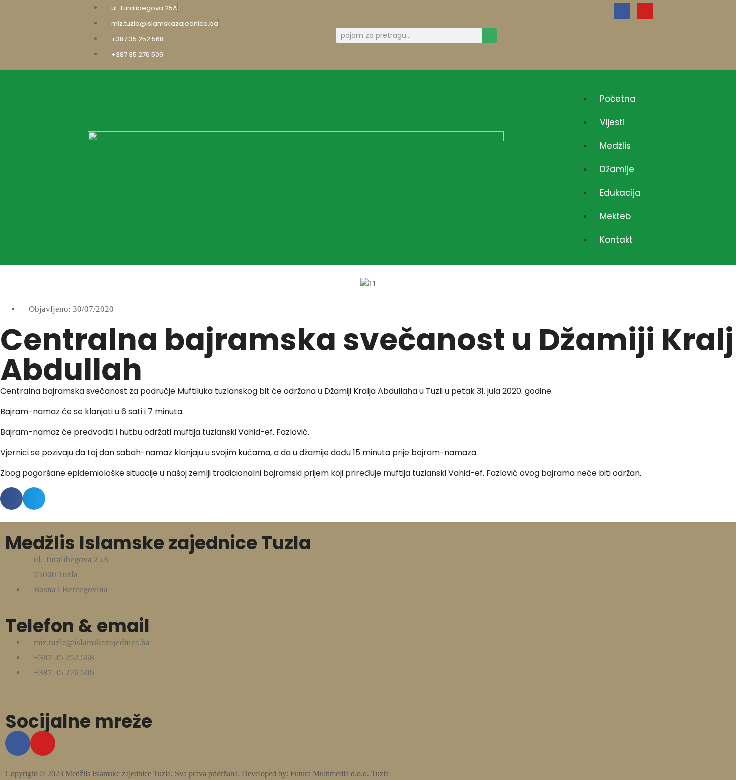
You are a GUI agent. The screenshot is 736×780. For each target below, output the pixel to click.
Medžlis (615, 146)
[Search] (489, 35)
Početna (618, 99)
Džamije (617, 169)
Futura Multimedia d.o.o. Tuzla (339, 773)
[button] (610, 81)
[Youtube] (645, 11)
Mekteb (615, 216)
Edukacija (620, 193)
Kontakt (616, 240)
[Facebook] (622, 11)
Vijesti (612, 122)
